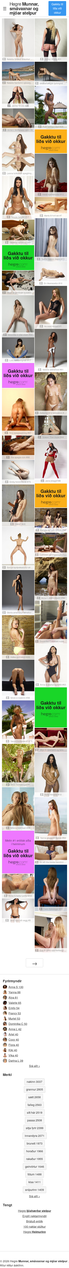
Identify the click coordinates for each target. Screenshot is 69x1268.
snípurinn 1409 (34, 1190)
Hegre (24, 8)
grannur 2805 (34, 1089)
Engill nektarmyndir (34, 1216)
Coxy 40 (13, 1040)
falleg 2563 (35, 1105)
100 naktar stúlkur (34, 1226)
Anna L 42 (14, 1029)
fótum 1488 (35, 1174)
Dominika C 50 (17, 1024)
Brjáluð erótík (34, 1221)
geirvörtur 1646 (34, 1167)
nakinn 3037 (34, 1082)
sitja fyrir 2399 (34, 1128)
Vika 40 (13, 1055)
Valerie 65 (14, 1003)
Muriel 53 (14, 1018)
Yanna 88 (14, 992)
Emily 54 (13, 1008)
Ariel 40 (13, 1034)
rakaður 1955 (34, 1159)
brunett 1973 (34, 1143)
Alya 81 (13, 997)
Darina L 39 (15, 1061)
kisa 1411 (34, 1182)
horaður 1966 (34, 1151)
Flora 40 (13, 1045)
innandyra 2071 (34, 1136)
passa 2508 (34, 1120)
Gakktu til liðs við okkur (57, 8)
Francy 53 (14, 1013)
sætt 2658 (34, 1097)
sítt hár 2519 (34, 1112)
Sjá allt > (34, 1066)
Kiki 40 (12, 1050)
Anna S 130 (15, 987)
